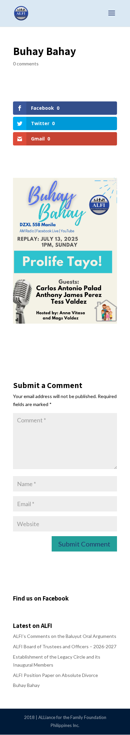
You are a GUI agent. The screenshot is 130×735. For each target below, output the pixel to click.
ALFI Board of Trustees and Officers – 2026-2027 (64, 646)
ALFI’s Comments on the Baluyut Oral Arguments (64, 636)
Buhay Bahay (26, 685)
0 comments (26, 63)
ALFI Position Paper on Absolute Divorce (55, 675)
